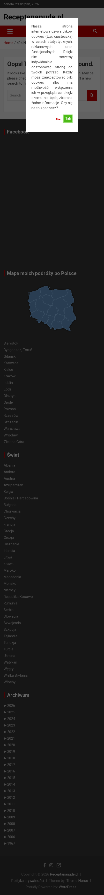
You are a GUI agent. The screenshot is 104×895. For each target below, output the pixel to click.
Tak (68, 118)
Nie (58, 119)
